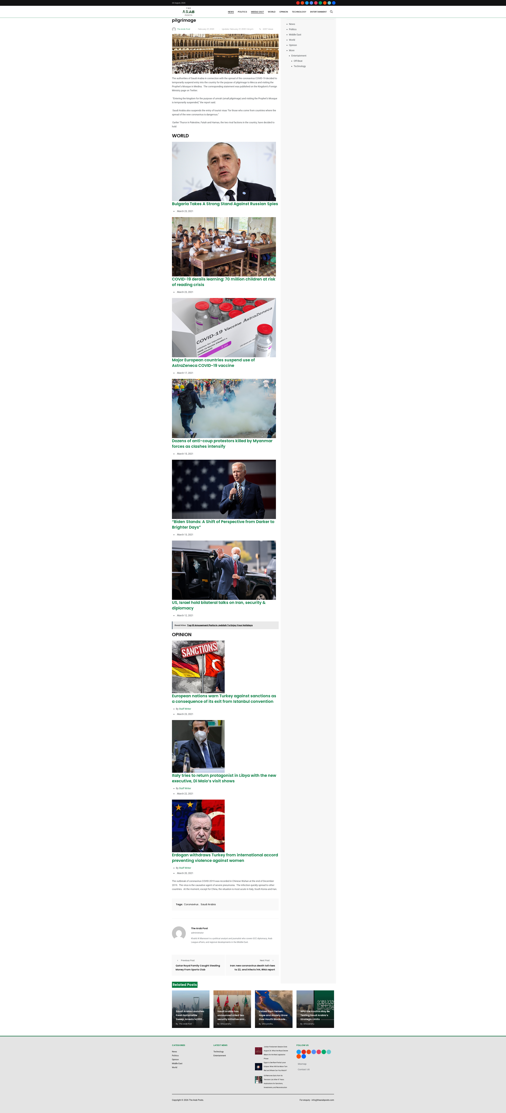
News (231, 11)
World (271, 11)
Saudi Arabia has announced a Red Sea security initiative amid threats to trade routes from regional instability (232, 1019)
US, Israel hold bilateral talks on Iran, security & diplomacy (219, 605)
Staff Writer (185, 708)
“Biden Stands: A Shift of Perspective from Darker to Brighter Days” (223, 524)
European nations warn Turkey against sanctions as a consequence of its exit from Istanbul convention (224, 698)
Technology (299, 11)
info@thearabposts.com (323, 1100)
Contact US (304, 1069)
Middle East (257, 11)
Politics (242, 11)
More (292, 50)
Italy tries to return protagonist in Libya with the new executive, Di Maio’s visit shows (224, 778)
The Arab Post (199, 928)
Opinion (283, 11)
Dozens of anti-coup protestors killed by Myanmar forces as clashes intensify (222, 443)
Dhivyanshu (226, 1024)
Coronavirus (191, 904)
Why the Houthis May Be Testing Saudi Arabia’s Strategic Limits (315, 1015)
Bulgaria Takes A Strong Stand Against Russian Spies (225, 204)
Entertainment (318, 11)
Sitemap (302, 1063)
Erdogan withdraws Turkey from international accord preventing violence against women (225, 857)
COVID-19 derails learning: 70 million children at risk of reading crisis (223, 281)
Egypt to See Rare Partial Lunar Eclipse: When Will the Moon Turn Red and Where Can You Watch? (275, 1066)
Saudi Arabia (208, 904)
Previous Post (188, 960)
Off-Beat (298, 61)
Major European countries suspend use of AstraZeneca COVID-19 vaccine (213, 362)
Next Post (265, 960)
